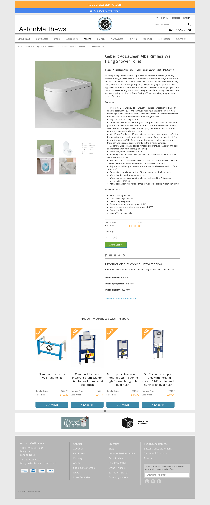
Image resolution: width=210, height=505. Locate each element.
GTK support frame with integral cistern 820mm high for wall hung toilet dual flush (123, 379)
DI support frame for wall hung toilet (51, 375)
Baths (57, 39)
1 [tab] (105, 411)
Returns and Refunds (155, 443)
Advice (76, 463)
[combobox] (170, 24)
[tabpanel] (52, 369)
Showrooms (42, 39)
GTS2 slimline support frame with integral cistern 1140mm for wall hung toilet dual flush (158, 379)
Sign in (164, 18)
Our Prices (79, 453)
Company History (118, 477)
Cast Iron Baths (117, 463)
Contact (77, 443)
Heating (133, 39)
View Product (52, 404)
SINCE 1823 (24, 38)
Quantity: (109, 231)
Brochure (114, 443)
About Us (78, 448)
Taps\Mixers (117, 39)
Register (176, 18)
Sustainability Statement (158, 448)
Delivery (77, 458)
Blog (111, 448)
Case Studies (116, 458)
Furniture (147, 39)
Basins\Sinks (72, 39)
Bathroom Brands (119, 472)
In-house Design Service (122, 453)
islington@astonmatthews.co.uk (38, 463)
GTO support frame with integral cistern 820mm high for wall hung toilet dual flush (87, 379)
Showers (101, 39)
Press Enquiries (81, 477)
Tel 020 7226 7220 (30, 459)
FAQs (76, 472)
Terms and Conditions (156, 453)
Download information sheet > (120, 298)
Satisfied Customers (84, 467)
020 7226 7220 (180, 30)
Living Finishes (117, 467)
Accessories (164, 39)
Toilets (87, 39)
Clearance (181, 39)
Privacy (148, 458)
